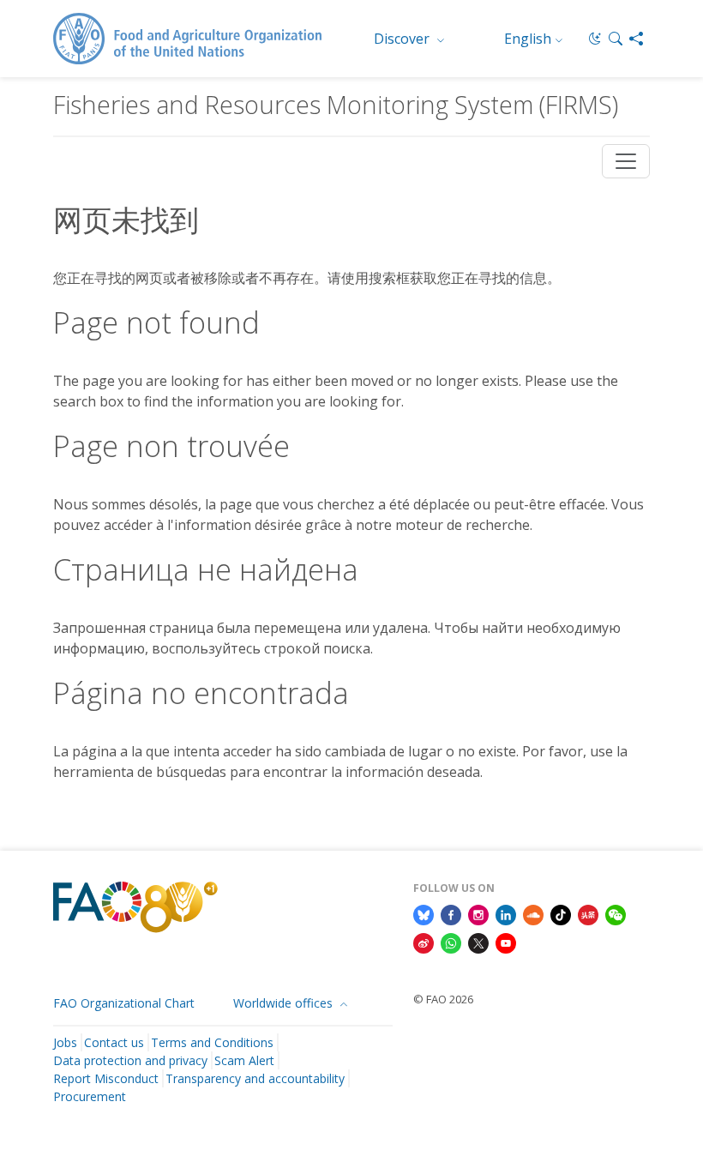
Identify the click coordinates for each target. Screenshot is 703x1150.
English (527, 38)
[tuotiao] (588, 913)
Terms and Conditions (212, 1042)
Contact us (114, 1042)
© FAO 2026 (443, 999)
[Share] (636, 38)
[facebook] (451, 913)
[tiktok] (560, 913)
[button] (615, 38)
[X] (478, 942)
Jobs (65, 1042)
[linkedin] (506, 913)
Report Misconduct (106, 1078)
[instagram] (478, 913)
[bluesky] (423, 913)
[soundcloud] (533, 913)
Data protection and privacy (130, 1060)
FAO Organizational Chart (124, 1003)
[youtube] (506, 942)
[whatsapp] (451, 942)
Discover (403, 38)
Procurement (89, 1096)
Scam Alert (244, 1060)
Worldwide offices (284, 1003)
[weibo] (423, 942)
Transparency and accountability (255, 1078)
